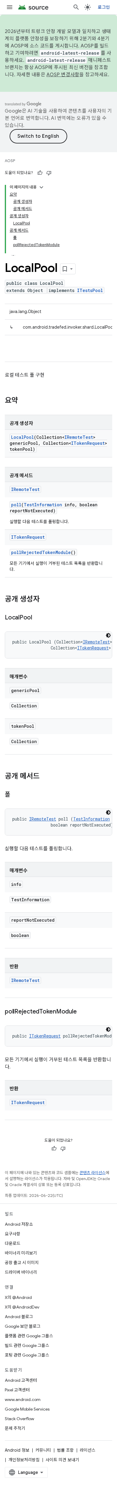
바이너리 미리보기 (21, 1253)
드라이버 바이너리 (21, 1272)
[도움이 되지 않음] (48, 172)
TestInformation (43, 505)
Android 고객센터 (21, 1380)
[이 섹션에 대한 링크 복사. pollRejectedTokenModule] (82, 1012)
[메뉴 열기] (10, 7)
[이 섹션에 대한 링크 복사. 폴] (16, 795)
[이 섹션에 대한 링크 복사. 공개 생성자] (46, 599)
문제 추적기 (15, 1428)
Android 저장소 (19, 1224)
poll (16, 505)
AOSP (10, 160)
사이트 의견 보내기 (62, 1459)
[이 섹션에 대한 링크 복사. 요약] (24, 401)
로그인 (104, 7)
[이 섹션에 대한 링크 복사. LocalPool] (38, 618)
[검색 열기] (76, 7)
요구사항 (12, 1233)
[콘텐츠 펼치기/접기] (41, 187)
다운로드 (12, 1243)
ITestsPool (90, 290)
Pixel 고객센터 (17, 1390)
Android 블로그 (19, 1316)
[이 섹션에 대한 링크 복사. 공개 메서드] (46, 776)
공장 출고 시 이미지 (22, 1262)
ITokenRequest (88, 443)
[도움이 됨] (39, 172)
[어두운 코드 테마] (108, 635)
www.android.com (22, 1399)
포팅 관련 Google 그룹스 (27, 1355)
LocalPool (22, 437)
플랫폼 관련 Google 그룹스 (29, 1336)
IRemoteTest (78, 437)
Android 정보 (17, 1450)
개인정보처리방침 (24, 1459)
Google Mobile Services (27, 1409)
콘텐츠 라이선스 (93, 1172)
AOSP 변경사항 (62, 75)
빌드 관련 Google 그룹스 (27, 1345)
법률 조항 (65, 1450)
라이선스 (87, 1450)
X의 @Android (18, 1297)
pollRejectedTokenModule (41, 552)
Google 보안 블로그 (22, 1326)
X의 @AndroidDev (22, 1307)
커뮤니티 (43, 1450)
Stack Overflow (19, 1418)
